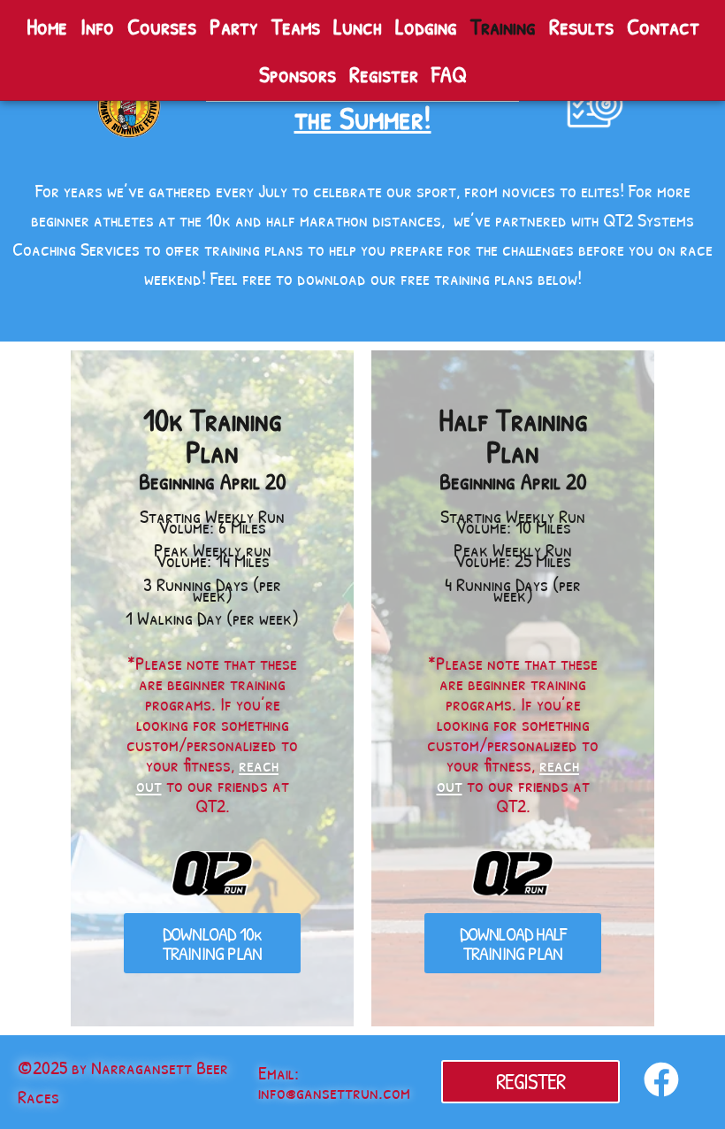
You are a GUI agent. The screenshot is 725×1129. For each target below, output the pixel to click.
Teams (295, 26)
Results (581, 26)
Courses (161, 26)
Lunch (357, 26)
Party (234, 26)
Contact (663, 26)
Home (47, 26)
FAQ (449, 73)
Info (97, 26)
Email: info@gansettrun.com (334, 1082)
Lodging (426, 26)
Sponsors (297, 73)
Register (383, 73)
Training (503, 26)
